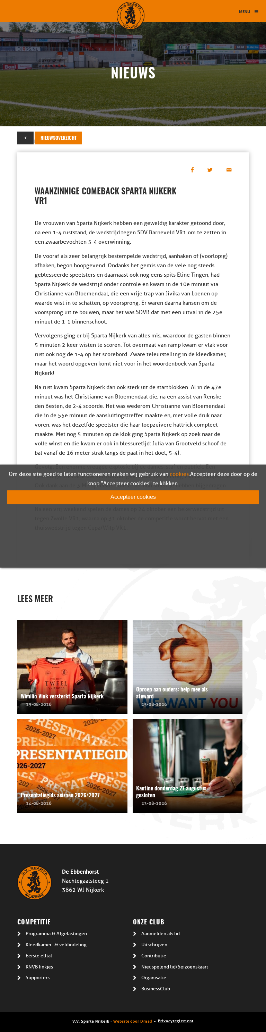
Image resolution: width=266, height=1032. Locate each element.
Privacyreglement (175, 1020)
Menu (244, 11)
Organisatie (153, 978)
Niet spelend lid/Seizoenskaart (174, 967)
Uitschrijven (154, 945)
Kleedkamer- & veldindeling (56, 945)
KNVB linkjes (39, 967)
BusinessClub (155, 989)
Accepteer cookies (133, 497)
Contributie (153, 956)
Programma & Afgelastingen (56, 934)
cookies (179, 474)
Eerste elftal (39, 956)
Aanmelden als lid (160, 934)
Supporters (38, 978)
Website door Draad (132, 1021)
